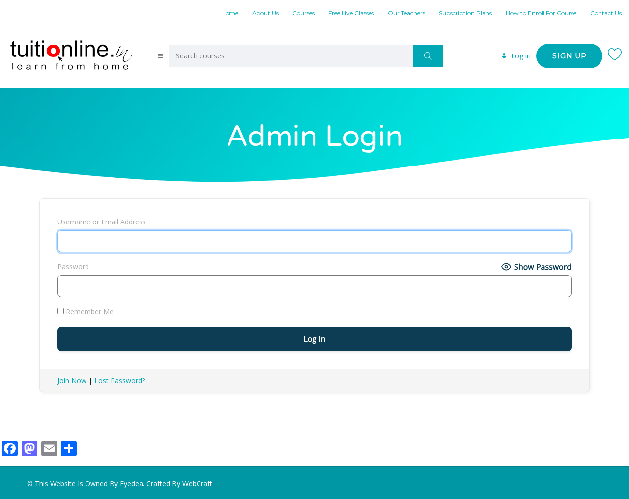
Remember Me (89, 311)
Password (73, 266)
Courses (303, 13)
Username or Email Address (101, 221)
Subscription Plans (465, 13)
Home (229, 13)
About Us (265, 13)
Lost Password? (119, 380)
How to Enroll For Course (541, 13)
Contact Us (606, 13)
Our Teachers (406, 13)
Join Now (71, 380)
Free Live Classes (351, 13)
